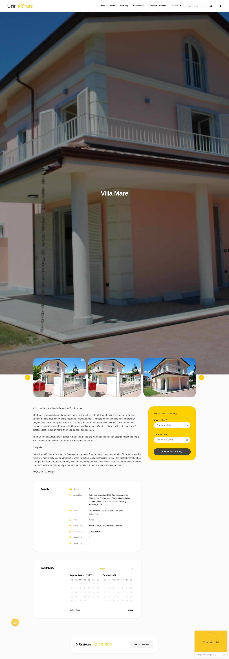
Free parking (105, 498)
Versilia (98, 532)
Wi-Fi (99, 505)
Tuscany (118, 526)
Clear (130, 610)
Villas (112, 6)
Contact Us (176, 6)
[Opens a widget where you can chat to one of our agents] (211, 644)
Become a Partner (158, 6)
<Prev (79, 568)
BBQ (109, 495)
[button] (15, 622)
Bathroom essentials (97, 495)
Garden (92, 501)
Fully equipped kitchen (121, 498)
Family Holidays (107, 526)
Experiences (138, 6)
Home (102, 6)
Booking (124, 6)
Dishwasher (94, 498)
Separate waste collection (107, 501)
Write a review (141, 644)
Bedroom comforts (120, 495)
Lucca (91, 532)
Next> (123, 568)
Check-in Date (160, 420)
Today (101, 569)
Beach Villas (94, 526)
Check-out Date (161, 434)
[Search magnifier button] (211, 6)
